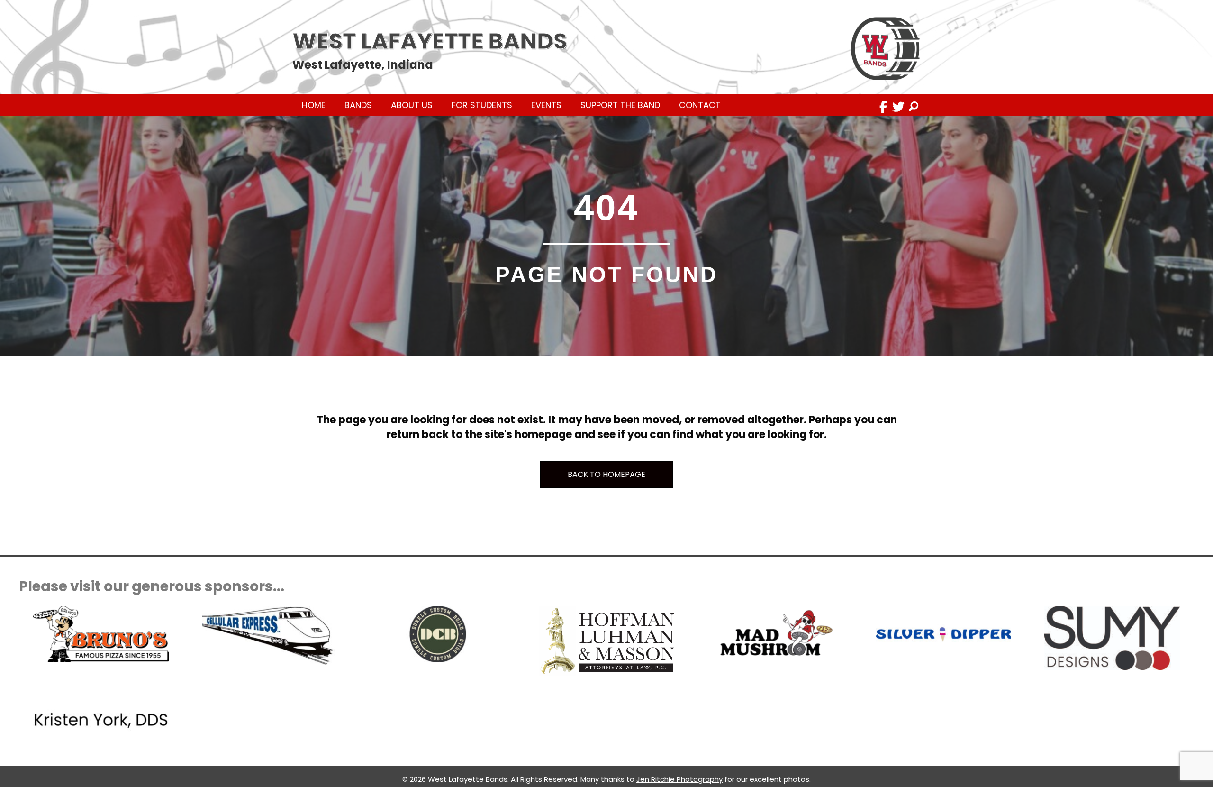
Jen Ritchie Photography (679, 779)
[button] (883, 107)
